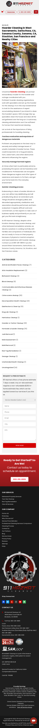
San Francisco (27, 694)
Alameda (12, 692)
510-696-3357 (24, 628)
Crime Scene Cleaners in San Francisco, (20, 702)
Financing (5, 516)
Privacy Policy (6, 539)
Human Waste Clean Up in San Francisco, (20, 705)
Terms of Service (23, 725)
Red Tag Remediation (10, 351)
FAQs (3, 546)
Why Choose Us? (7, 518)
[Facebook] (3, 601)
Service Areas (6, 536)
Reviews (5, 541)
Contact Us (5, 528)
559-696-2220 (16, 626)
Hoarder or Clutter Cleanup (12, 323)
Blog (3, 534)
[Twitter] (7, 601)
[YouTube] (20, 601)
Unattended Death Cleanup (13, 362)
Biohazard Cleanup (9, 276)
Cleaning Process (8, 526)
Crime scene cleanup (10, 295)
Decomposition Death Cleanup (14, 301)
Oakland (30, 692)
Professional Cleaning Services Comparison (17, 523)
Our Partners (6, 531)
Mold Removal (7, 345)
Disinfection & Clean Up (11, 306)
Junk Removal (7, 334)
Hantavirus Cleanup (9, 317)
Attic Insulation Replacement (13, 270)
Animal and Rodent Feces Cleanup (15, 265)
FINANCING (11, 12)
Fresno (18, 692)
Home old (5, 513)
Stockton (11, 695)
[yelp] (11, 601)
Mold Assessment (9, 340)
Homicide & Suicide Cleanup (13, 329)
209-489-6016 (19, 635)
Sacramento (18, 694)
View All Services (7, 504)
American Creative (29, 721)
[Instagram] (16, 601)
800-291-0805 (26, 12)
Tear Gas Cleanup (8, 499)
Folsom (24, 692)
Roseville (10, 694)
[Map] (24, 601)
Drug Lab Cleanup (9, 312)
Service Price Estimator (9, 521)
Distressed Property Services (11, 497)
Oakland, (21, 703)
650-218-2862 (6, 633)
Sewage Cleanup (8, 356)
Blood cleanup (7, 281)
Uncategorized (8, 367)
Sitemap (5, 544)
